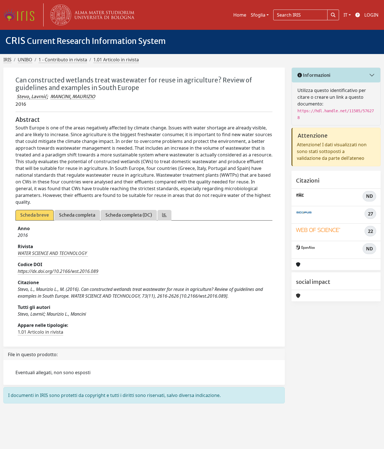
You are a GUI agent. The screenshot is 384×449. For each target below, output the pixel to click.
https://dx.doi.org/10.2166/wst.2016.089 (58, 271)
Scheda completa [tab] (77, 215)
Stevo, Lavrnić (32, 96)
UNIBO (25, 60)
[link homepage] (21, 15)
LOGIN (371, 15)
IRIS (7, 60)
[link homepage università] (91, 14)
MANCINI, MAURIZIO (72, 96)
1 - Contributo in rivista (63, 60)
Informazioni (316, 75)
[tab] (164, 215)
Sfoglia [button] (258, 15)
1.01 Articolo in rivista (116, 60)
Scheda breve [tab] (34, 215)
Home (239, 15)
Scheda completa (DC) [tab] (128, 215)
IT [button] (345, 15)
